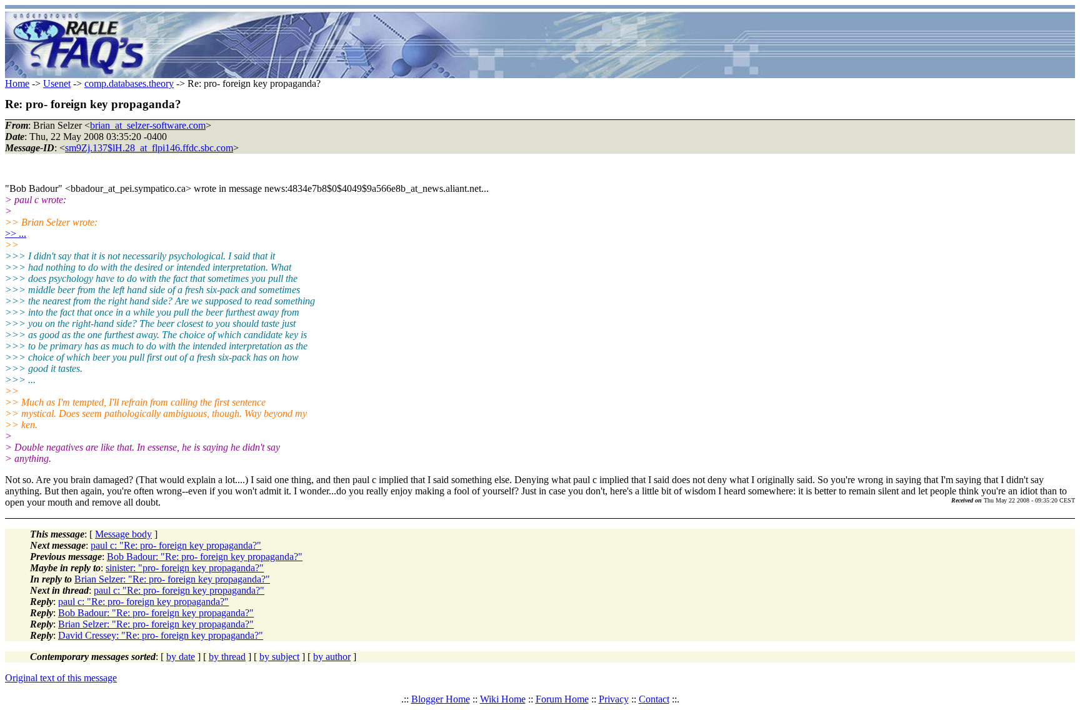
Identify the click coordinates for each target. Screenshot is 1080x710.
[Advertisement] (613, 44)
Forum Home (562, 699)
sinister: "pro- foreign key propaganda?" (185, 567)
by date (180, 656)
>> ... (15, 233)
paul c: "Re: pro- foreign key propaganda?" (176, 545)
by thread (227, 656)
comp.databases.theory (129, 83)
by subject (279, 656)
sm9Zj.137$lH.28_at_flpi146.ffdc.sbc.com (149, 147)
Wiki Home (503, 699)
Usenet (57, 83)
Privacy (614, 699)
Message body (123, 534)
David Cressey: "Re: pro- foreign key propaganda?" (160, 635)
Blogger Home (440, 699)
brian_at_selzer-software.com (148, 125)
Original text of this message (61, 677)
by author (332, 656)
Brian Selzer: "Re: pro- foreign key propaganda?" (172, 579)
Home (17, 83)
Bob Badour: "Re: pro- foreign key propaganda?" (204, 556)
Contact (654, 699)
